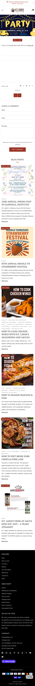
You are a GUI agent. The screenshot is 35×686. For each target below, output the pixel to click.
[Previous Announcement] (3, 3)
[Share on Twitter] (26, 86)
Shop (3, 558)
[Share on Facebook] (20, 86)
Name (3, 110)
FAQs (3, 578)
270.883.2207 (6, 640)
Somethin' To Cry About (17, 390)
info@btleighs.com (7, 637)
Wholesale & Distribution (9, 590)
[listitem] (17, 3)
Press (3, 518)
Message (4, 126)
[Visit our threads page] (18, 653)
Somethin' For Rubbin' (9, 322)
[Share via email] (32, 86)
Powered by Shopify (17, 681)
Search (3, 587)
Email (3, 118)
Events (17, 90)
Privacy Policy (6, 596)
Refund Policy (6, 602)
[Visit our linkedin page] (10, 653)
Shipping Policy (6, 599)
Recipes (4, 567)
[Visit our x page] (26, 653)
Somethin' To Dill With (19, 326)
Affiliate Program (6, 593)
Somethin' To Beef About (15, 324)
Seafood (4, 390)
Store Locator (6, 561)
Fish (3, 388)
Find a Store (20, 3)
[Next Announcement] (32, 3)
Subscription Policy (7, 608)
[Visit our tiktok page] (22, 653)
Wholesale (5, 572)
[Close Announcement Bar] (34, 3)
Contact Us (5, 575)
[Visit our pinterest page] (14, 653)
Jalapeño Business (19, 388)
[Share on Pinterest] (29, 86)
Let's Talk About (14, 451)
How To (4, 320)
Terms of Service (6, 605)
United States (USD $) (16, 670)
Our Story (4, 564)
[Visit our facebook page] (2, 653)
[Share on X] (23, 86)
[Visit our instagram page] (6, 653)
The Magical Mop (17, 328)
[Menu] (2, 10)
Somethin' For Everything (17, 320)
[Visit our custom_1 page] (2, 657)
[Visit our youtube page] (30, 653)
